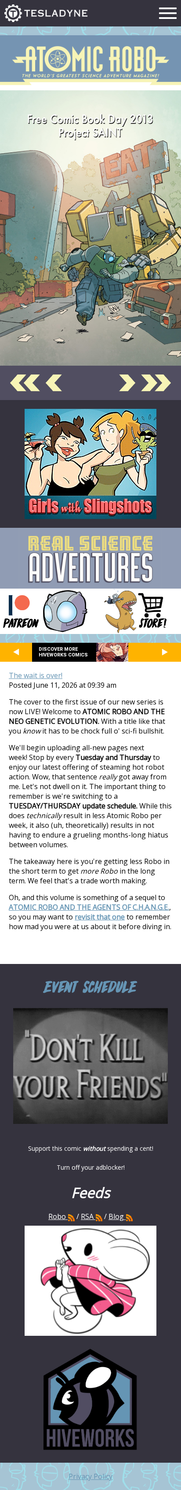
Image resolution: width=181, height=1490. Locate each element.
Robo (58, 1216)
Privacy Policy (90, 1476)
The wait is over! (35, 675)
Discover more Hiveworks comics (63, 652)
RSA (87, 1216)
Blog (116, 1216)
